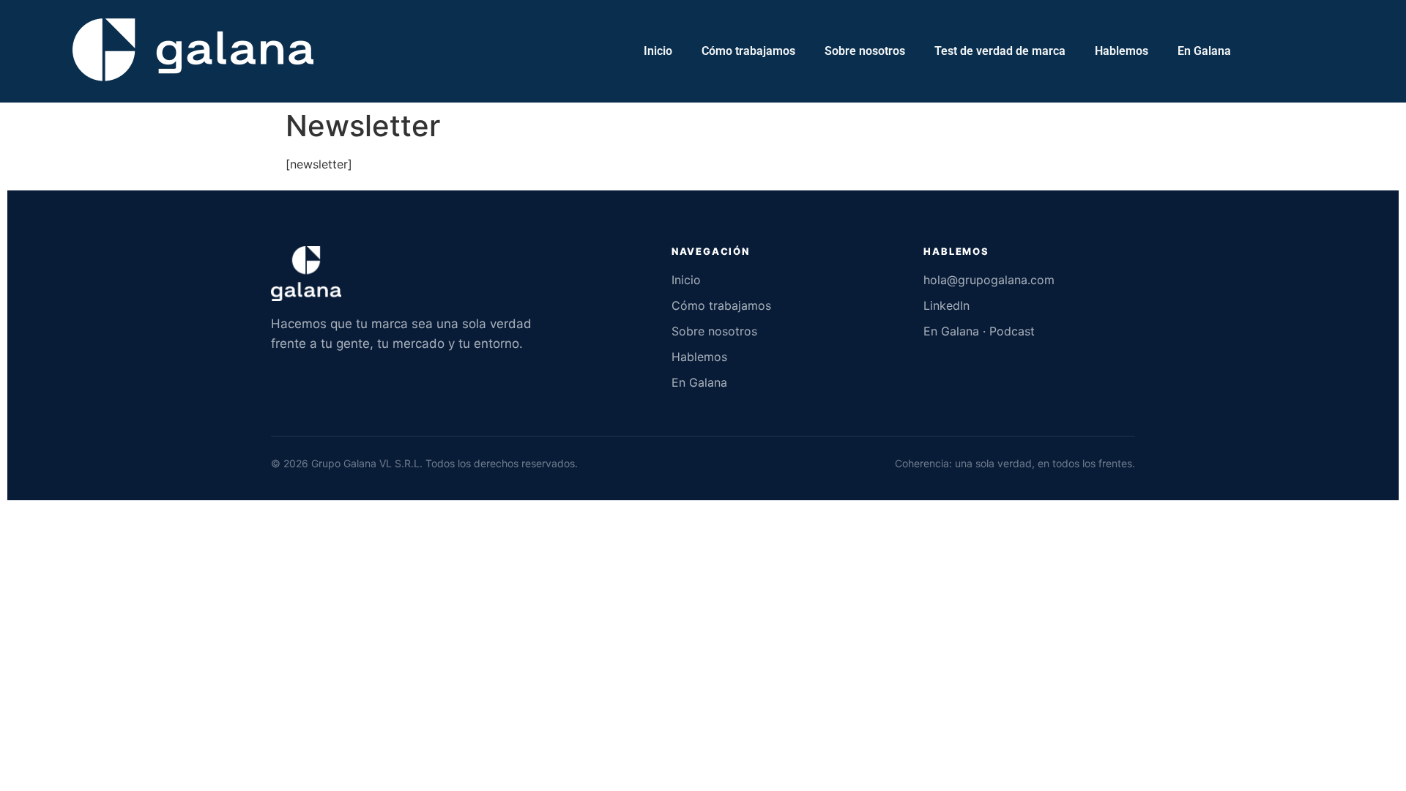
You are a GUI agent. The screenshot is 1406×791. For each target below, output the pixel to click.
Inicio (658, 51)
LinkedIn (946, 305)
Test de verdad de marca (999, 51)
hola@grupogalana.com (988, 279)
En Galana (1204, 51)
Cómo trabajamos (748, 51)
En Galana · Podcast (979, 331)
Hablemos (1121, 51)
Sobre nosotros (865, 51)
